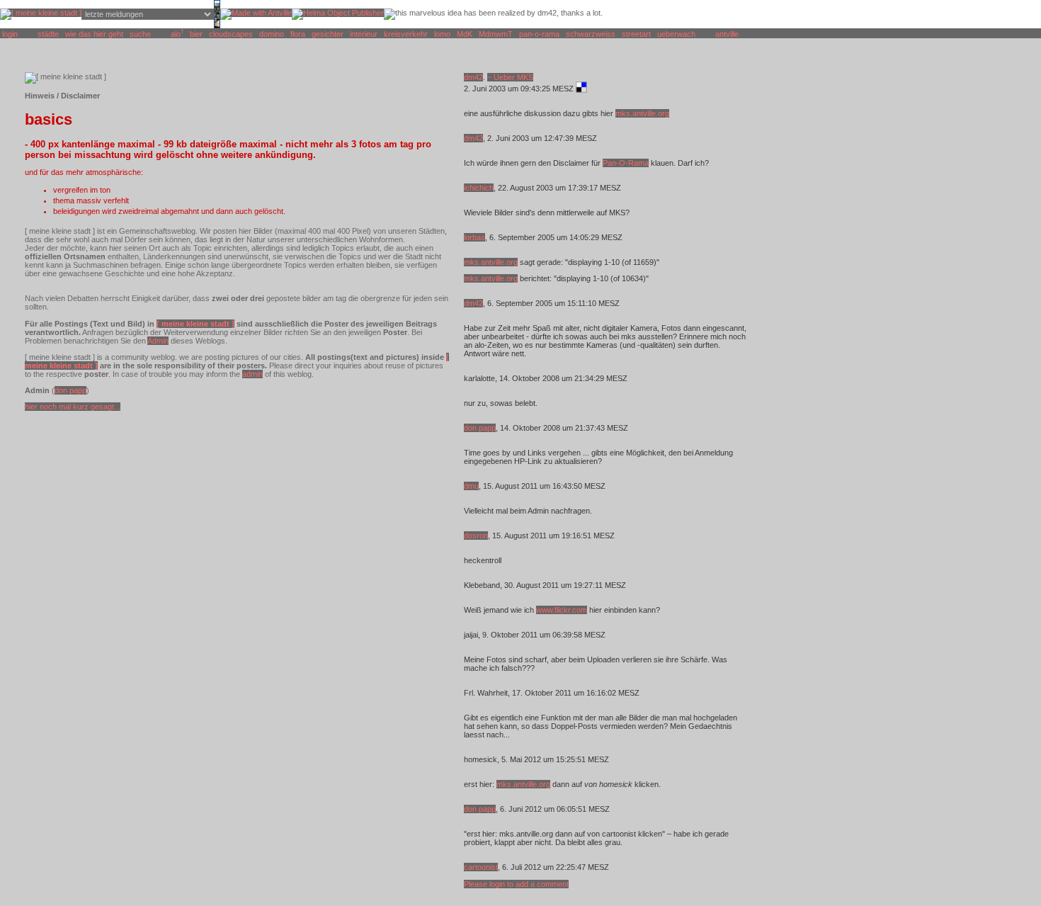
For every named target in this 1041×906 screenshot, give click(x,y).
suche (140, 34)
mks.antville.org (642, 113)
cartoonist (481, 867)
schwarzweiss (591, 34)
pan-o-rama (539, 34)
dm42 (473, 77)
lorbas (474, 237)
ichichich (479, 187)
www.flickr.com (561, 610)
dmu (471, 486)
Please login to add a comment (516, 884)
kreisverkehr (406, 34)
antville (727, 34)
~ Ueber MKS (510, 77)
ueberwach (676, 34)
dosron (476, 535)
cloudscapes (231, 34)
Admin (158, 340)
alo (176, 34)
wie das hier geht (94, 34)
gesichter (327, 34)
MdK (464, 34)
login (10, 34)
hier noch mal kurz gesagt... (72, 406)
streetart (636, 34)
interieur (364, 34)
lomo (442, 34)
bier (196, 34)
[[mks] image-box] (217, 25)
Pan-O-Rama (626, 163)
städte (48, 34)
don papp (70, 390)
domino (271, 34)
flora (297, 34)
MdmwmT (496, 34)
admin (252, 374)
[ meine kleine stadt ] (195, 323)
